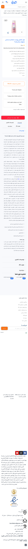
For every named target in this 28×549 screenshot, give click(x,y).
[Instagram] (21, 453)
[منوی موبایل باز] (26, 2)
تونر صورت (22, 109)
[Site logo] (14, 2)
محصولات (18, 11)
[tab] (19, 122)
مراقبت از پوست (11, 11)
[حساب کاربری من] (2, 2)
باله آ (23, 159)
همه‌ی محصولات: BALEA (14, 84)
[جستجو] (2, 6)
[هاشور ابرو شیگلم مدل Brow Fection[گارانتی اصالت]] (8, 335)
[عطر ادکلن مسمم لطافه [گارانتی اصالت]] (20, 335)
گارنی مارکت (24, 11)
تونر (18, 179)
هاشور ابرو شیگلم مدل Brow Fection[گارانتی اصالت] (8, 396)
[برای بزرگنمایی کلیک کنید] (21, 32)
